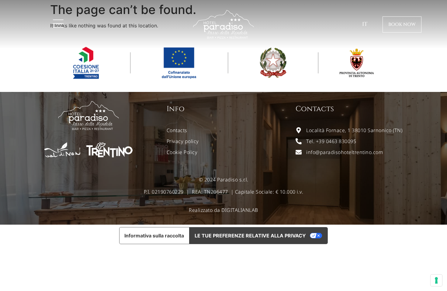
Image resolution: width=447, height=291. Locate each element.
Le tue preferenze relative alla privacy (250, 236)
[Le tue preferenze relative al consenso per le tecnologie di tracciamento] (436, 280)
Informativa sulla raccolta (154, 236)
